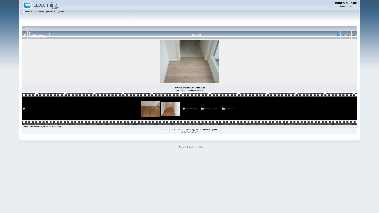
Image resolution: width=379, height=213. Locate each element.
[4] (193, 132)
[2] (186, 132)
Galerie (28, 29)
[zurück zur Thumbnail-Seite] (24, 35)
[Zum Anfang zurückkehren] (338, 35)
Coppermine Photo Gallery (195, 147)
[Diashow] (52, 35)
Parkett (35, 29)
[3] (189, 132)
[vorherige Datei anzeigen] (343, 35)
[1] (182, 132)
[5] (196, 132)
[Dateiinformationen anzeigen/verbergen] (37, 35)
